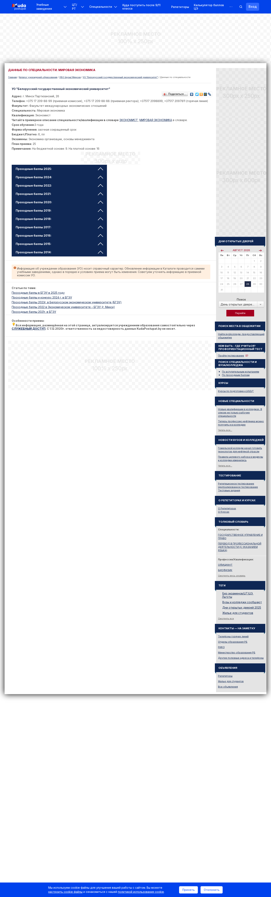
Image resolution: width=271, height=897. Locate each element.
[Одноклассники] (201, 93)
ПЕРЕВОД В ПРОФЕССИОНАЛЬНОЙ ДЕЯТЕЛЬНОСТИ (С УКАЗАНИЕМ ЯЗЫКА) (239, 547)
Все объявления (228, 686)
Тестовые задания (229, 490)
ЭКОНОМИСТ (128, 120)
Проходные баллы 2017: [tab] (33, 227)
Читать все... (225, 430)
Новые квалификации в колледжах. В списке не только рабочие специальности (240, 412)
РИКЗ (221, 647)
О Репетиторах (227, 508)
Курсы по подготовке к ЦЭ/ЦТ (236, 391)
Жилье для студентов (237, 613)
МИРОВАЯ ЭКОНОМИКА (155, 120)
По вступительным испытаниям (240, 371)
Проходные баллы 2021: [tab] (33, 194)
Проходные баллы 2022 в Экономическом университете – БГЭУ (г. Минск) (63, 307)
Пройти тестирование (231, 355)
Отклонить (211, 889)
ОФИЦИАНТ (225, 564)
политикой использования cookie (141, 891)
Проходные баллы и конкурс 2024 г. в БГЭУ (42, 297)
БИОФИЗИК (225, 570)
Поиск (241, 299)
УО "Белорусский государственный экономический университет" (120, 77)
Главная (12, 77)
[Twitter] (197, 93)
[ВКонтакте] (192, 93)
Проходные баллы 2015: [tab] (33, 244)
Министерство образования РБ (236, 652)
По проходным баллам (236, 375)
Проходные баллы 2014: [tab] (33, 252)
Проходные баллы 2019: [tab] (33, 210)
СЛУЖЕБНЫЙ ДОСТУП (28, 328)
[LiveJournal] (210, 93)
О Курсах (223, 511)
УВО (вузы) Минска (70, 77)
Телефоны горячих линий (233, 636)
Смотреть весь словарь (231, 575)
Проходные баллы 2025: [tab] (34, 169)
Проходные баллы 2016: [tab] (33, 235)
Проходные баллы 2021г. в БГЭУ (34, 311)
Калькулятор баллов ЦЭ (209, 6)
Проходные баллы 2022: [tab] (34, 185)
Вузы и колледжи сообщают (242, 602)
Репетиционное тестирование (236, 483)
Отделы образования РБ (232, 641)
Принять (188, 889)
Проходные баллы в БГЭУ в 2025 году (38, 292)
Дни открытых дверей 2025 (241, 607)
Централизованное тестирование (238, 487)
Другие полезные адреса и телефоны (241, 657)
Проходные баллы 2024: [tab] (34, 177)
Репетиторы (180, 7)
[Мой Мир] (205, 93)
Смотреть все (226, 618)
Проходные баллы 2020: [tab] (34, 202)
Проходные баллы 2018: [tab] (33, 219)
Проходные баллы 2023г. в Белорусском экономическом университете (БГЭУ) (67, 302)
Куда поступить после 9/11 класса (141, 6)
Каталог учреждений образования (38, 77)
